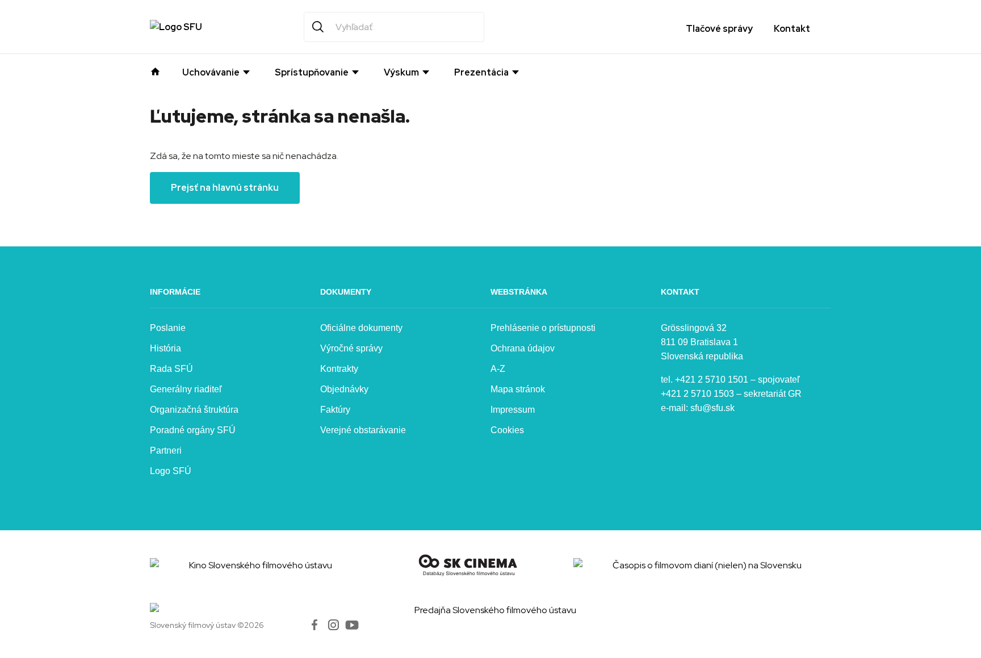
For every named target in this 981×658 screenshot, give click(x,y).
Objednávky (344, 389)
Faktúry (335, 409)
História (165, 348)
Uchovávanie (211, 72)
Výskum (401, 72)
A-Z (498, 369)
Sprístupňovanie (312, 72)
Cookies (507, 430)
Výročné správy (351, 348)
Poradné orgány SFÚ (193, 430)
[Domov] (155, 70)
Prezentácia (481, 72)
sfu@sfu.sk (712, 408)
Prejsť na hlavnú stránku (225, 188)
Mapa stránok (518, 389)
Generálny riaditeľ (186, 389)
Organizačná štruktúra (194, 409)
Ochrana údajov (523, 348)
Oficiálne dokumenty (361, 328)
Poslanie (168, 328)
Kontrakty (339, 369)
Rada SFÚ (171, 369)
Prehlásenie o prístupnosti (543, 328)
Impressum (513, 409)
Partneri (166, 450)
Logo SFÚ (170, 471)
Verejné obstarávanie (363, 430)
